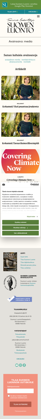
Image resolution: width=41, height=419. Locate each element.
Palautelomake (20, 334)
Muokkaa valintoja (19, 227)
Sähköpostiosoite (13, 387)
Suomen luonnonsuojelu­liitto (27, 284)
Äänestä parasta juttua (28, 265)
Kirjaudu (20, 359)
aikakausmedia (15, 62)
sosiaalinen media (12, 60)
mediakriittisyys (28, 60)
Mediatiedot (20, 350)
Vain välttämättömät (20, 233)
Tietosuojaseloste (20, 353)
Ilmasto (20, 177)
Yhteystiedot (20, 337)
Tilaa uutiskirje (25, 268)
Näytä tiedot (31, 216)
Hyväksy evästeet (20, 222)
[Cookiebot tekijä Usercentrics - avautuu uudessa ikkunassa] (30, 184)
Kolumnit (20, 103)
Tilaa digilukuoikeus (27, 262)
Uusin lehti (24, 256)
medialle (27, 62)
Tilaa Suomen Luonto (27, 259)
